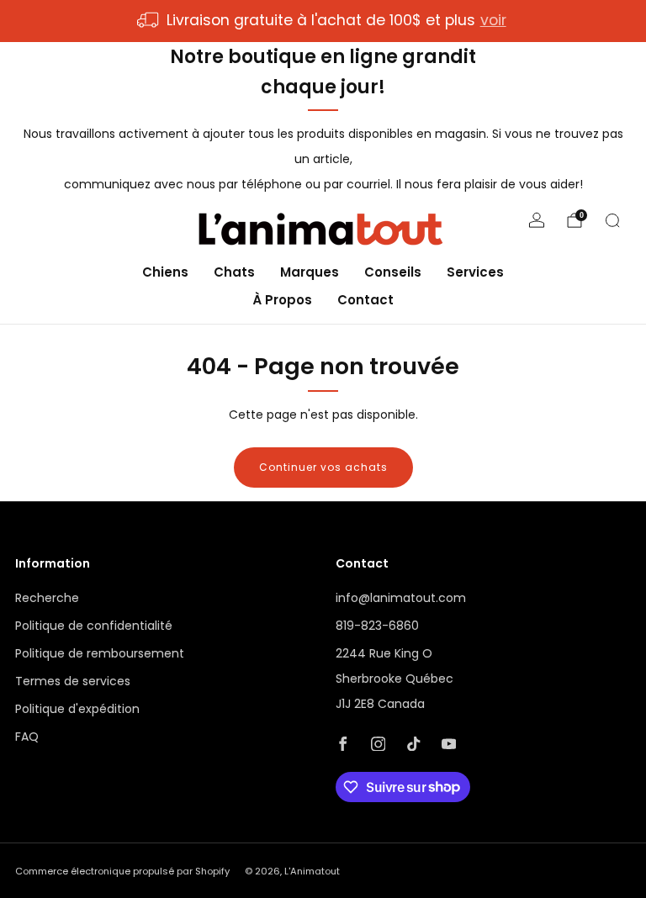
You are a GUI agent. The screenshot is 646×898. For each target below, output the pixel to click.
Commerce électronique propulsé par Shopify (122, 871)
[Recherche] (612, 220)
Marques (309, 272)
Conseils (392, 272)
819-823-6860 (377, 625)
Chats (234, 272)
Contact (365, 300)
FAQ (27, 736)
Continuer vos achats (323, 467)
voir (493, 20)
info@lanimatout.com (401, 597)
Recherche (47, 597)
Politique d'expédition (77, 708)
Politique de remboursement (99, 653)
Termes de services (72, 681)
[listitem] (322, 21)
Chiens (165, 272)
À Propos (282, 300)
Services (475, 272)
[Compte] (536, 220)
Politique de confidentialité (93, 625)
